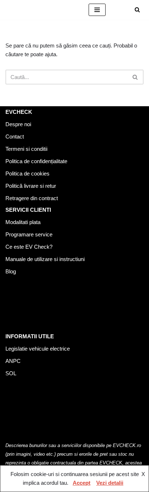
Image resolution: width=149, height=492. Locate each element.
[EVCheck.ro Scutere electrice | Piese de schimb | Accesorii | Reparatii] (41, 10)
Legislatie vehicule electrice (37, 349)
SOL (10, 373)
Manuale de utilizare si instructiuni (45, 259)
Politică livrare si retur (30, 186)
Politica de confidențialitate (36, 161)
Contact (14, 136)
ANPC (13, 361)
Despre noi (18, 124)
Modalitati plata (23, 222)
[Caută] (137, 9)
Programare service (28, 234)
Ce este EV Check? (28, 247)
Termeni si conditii (26, 149)
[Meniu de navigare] (97, 10)
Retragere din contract (31, 198)
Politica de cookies (27, 173)
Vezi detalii (109, 483)
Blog (10, 271)
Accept (81, 483)
